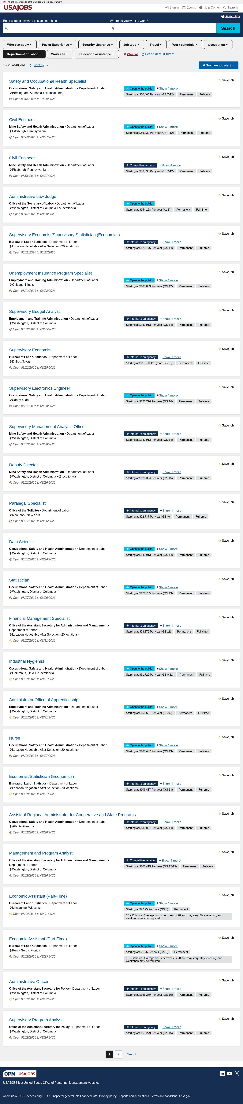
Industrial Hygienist (26, 661)
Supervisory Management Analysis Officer (47, 426)
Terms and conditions (164, 1096)
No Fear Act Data (86, 1096)
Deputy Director (23, 465)
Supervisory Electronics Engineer (39, 388)
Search (228, 28)
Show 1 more (168, 88)
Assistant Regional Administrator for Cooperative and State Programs (72, 814)
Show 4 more (171, 165)
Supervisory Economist (30, 350)
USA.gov (184, 1096)
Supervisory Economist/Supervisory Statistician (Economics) (64, 234)
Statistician (19, 580)
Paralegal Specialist (27, 503)
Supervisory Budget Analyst (34, 311)
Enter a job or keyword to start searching (30, 20)
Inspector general (63, 1096)
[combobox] (56, 28)
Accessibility (34, 1096)
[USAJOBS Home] (19, 8)
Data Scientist (22, 541)
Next (130, 1054)
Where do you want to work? (129, 20)
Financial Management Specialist (39, 618)
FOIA (47, 1096)
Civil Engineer (22, 119)
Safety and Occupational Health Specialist (47, 81)
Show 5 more (171, 860)
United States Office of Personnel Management (55, 1082)
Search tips (232, 16)
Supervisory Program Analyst (35, 1019)
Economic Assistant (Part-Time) (38, 896)
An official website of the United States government (35, 2)
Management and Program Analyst (41, 853)
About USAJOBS (13, 1096)
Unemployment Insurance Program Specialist (50, 273)
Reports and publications (133, 1096)
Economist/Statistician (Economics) (41, 776)
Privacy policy (108, 1096)
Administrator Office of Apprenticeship (43, 699)
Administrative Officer (28, 981)
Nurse (14, 738)
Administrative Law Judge (32, 196)
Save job (228, 80)
